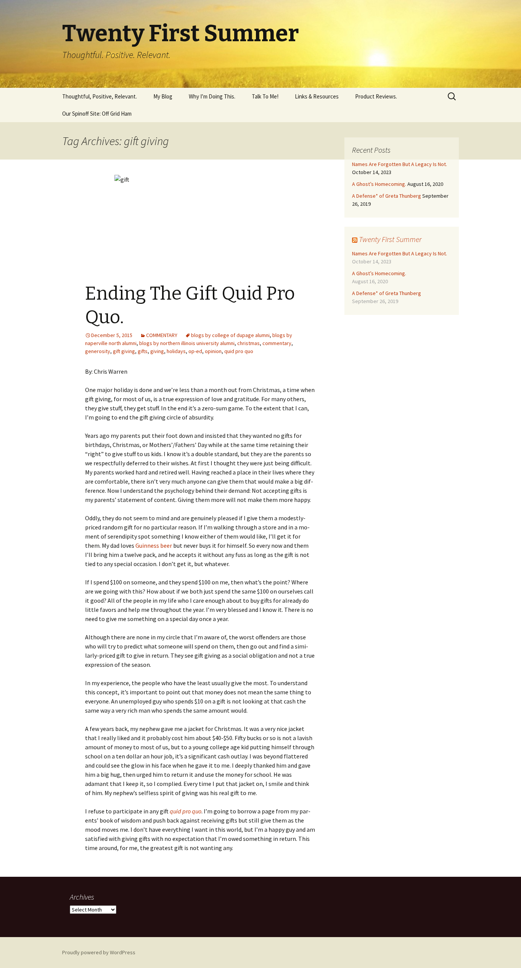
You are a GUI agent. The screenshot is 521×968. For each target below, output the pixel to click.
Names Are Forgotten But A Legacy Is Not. (399, 164)
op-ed (195, 351)
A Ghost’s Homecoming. (379, 184)
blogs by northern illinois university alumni (187, 343)
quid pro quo (238, 351)
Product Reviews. (376, 96)
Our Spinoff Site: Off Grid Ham (97, 113)
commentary (276, 343)
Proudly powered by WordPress (98, 952)
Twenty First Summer (390, 239)
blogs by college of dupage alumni (230, 335)
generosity (97, 351)
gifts (143, 351)
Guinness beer (154, 545)
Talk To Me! (265, 96)
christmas (248, 343)
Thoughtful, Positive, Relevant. (99, 96)
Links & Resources (317, 96)
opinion (213, 351)
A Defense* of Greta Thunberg (386, 195)
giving (157, 351)
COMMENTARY (161, 335)
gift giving (124, 351)
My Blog (162, 96)
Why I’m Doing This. (212, 96)
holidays (176, 351)
